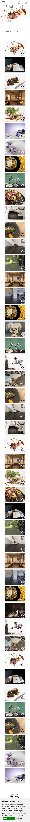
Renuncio (11, 818)
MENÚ (9, 21)
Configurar (19, 818)
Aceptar (5, 818)
